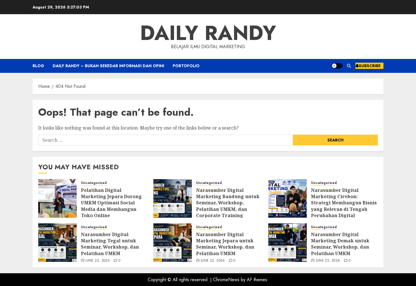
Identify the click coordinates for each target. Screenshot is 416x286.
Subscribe (370, 66)
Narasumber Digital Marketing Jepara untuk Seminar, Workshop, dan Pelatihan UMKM (225, 244)
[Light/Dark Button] (337, 66)
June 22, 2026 (97, 261)
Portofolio (186, 66)
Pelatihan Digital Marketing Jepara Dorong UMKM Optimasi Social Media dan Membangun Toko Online (111, 203)
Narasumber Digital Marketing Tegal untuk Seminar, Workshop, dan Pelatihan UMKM (110, 244)
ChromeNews (226, 279)
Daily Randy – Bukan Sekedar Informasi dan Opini (108, 66)
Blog (38, 66)
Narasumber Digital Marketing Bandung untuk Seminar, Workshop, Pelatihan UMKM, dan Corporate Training (228, 203)
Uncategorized (94, 183)
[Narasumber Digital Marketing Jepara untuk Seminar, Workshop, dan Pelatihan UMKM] (172, 242)
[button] (349, 65)
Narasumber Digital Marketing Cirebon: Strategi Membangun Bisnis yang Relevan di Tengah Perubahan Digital (344, 203)
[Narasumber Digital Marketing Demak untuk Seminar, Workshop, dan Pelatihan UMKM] (287, 242)
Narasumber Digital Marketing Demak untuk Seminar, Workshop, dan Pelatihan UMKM (340, 244)
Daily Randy (208, 33)
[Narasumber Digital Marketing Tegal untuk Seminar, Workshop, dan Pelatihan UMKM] (57, 242)
